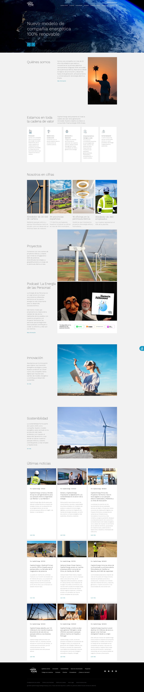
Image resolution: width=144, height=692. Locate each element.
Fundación (112, 5)
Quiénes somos (64, 5)
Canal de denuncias (81, 682)
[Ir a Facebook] (109, 671)
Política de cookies (61, 682)
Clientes (65, 672)
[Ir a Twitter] (116, 671)
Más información (61, 81)
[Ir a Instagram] (105, 671)
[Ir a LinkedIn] (112, 671)
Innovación (86, 5)
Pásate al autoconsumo (112, 2)
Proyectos (71, 5)
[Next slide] (33, 44)
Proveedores (72, 672)
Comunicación (105, 5)
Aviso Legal (71, 682)
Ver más (29, 383)
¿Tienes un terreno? (84, 672)
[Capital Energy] (31, 4)
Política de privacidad (48, 682)
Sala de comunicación (77, 668)
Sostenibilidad (79, 5)
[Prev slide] (29, 44)
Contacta (57, 672)
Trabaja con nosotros (95, 5)
